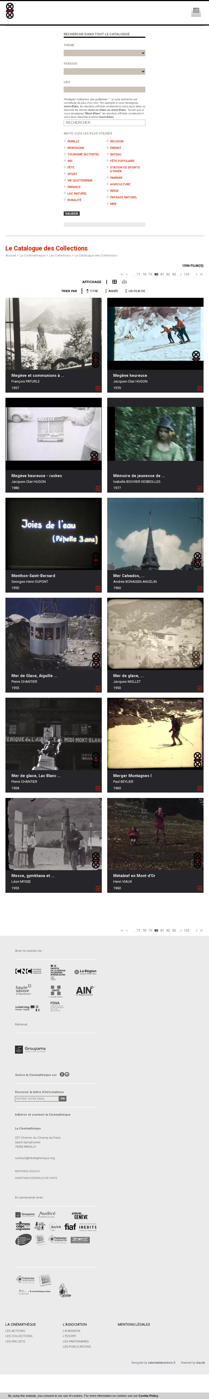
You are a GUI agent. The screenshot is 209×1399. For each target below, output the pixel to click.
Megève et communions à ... (37, 375)
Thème (69, 45)
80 (156, 274)
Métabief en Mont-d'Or (134, 876)
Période (70, 63)
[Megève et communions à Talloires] (53, 334)
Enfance (74, 187)
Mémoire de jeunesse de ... (139, 476)
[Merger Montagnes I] (155, 734)
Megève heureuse (130, 375)
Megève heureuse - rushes (36, 476)
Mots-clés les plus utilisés (88, 133)
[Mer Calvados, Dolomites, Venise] (155, 534)
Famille (73, 141)
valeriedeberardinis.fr (162, 1362)
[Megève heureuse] (155, 334)
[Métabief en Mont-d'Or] (155, 834)
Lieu (67, 82)
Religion (117, 141)
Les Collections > (62, 255)
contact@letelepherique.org (35, 1158)
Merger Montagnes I (132, 776)
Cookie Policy (148, 1395)
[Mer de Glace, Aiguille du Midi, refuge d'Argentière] (53, 634)
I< (122, 274)
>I (201, 274)
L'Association (75, 1324)
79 (150, 274)
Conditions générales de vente (36, 1177)
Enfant (115, 148)
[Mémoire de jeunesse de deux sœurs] (155, 434)
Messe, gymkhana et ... (32, 876)
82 (168, 274)
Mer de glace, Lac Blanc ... (36, 776)
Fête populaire (122, 161)
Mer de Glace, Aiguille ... (34, 676)
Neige (114, 191)
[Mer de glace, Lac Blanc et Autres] (53, 734)
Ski (69, 161)
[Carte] (122, 282)
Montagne (75, 148)
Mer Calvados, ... (129, 576)
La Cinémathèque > (34, 255)
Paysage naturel (123, 197)
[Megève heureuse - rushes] (53, 434)
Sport (72, 174)
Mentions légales (27, 1171)
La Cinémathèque (20, 1324)
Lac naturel (77, 193)
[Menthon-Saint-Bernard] (53, 534)
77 (138, 274)
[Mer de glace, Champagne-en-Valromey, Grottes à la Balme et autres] (155, 634)
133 (186, 274)
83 (174, 274)
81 (162, 274)
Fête (70, 167)
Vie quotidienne (80, 180)
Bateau (115, 154)
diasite (200, 1362)
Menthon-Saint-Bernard (33, 576)
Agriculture (120, 184)
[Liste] (111, 282)
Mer (113, 204)
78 (144, 274)
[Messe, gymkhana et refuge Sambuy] (53, 834)
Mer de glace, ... (128, 676)
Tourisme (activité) (83, 154)
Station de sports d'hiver (125, 169)
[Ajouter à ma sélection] (98, 388)
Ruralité (74, 200)
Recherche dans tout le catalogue (97, 34)
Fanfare (116, 178)
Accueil (10, 255)
